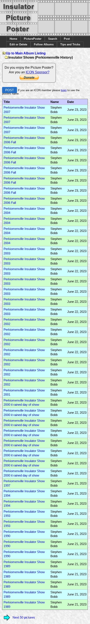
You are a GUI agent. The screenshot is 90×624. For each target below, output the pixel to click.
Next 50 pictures (24, 617)
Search (52, 38)
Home (13, 38)
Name (54, 102)
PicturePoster (32, 38)
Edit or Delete (18, 44)
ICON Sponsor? (37, 72)
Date (70, 102)
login (64, 90)
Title (7, 102)
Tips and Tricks (70, 44)
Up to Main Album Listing (26, 53)
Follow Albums (44, 44)
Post (67, 38)
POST (9, 90)
